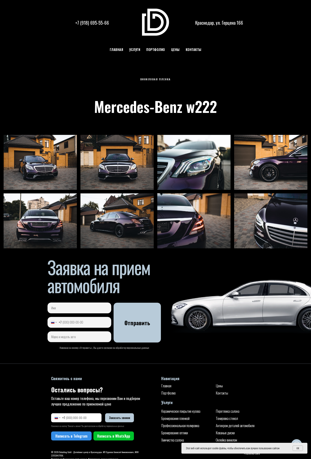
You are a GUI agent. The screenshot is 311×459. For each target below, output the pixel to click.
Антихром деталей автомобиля (235, 425)
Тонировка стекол (227, 418)
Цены (175, 49)
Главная (116, 49)
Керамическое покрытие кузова (180, 411)
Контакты (193, 49)
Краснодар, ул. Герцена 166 (219, 22)
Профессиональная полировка (180, 425)
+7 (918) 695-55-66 (92, 22)
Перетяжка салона (227, 411)
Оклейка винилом (226, 440)
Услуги (134, 49)
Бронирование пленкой (175, 418)
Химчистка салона (172, 440)
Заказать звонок (119, 418)
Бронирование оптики (174, 432)
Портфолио (155, 49)
